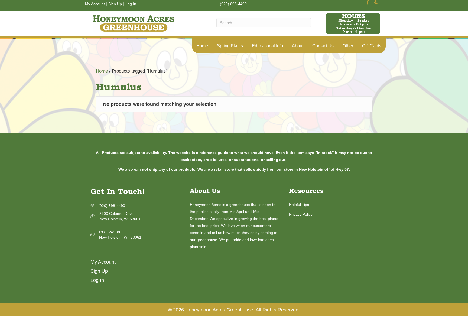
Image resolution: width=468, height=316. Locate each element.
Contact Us (323, 46)
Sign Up (115, 4)
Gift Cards (371, 46)
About (297, 46)
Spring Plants (230, 46)
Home (202, 46)
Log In (130, 4)
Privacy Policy (301, 214)
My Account (95, 4)
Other (348, 46)
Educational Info (267, 46)
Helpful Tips (299, 204)
